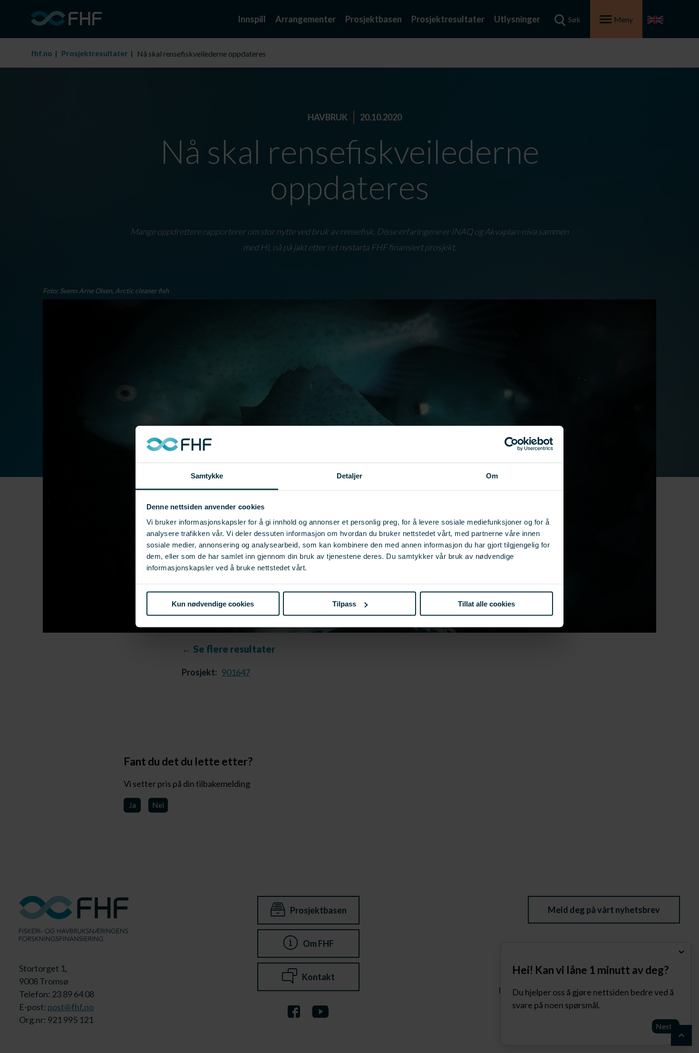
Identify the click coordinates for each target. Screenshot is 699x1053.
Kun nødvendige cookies (213, 604)
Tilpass (344, 604)
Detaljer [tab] (350, 475)
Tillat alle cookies (486, 604)
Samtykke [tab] (207, 475)
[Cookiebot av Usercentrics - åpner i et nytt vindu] (511, 444)
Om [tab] (492, 475)
